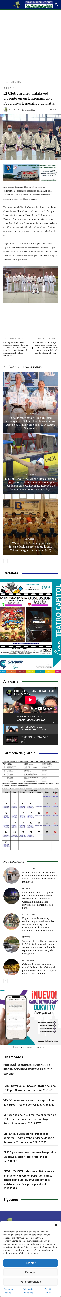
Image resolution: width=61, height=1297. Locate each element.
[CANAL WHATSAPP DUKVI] (30, 1017)
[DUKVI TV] (6, 109)
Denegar (30, 1272)
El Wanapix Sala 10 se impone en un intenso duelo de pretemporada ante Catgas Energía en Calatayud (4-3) (30, 547)
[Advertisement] (30, 43)
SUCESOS (26, 889)
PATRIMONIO (28, 960)
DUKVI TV (14, 109)
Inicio (5, 81)
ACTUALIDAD (28, 869)
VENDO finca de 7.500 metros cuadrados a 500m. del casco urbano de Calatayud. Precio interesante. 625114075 (29, 1119)
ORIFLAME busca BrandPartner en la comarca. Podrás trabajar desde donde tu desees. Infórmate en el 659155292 (29, 1138)
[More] (49, 322)
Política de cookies (8, 1291)
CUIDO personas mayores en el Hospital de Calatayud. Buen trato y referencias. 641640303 (29, 1157)
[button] (56, 1225)
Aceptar (31, 1263)
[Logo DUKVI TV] (16, 4)
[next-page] (11, 561)
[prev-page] (5, 561)
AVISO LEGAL (48, 1291)
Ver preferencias (30, 1281)
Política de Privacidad (28, 1291)
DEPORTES (16, 81)
